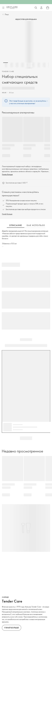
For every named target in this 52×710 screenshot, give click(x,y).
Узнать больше (7, 174)
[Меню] (3, 7)
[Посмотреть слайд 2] (11, 65)
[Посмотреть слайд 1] (5, 65)
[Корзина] (47, 7)
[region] (26, 45)
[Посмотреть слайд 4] (21, 65)
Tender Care (8, 71)
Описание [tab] (15, 225)
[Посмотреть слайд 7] (38, 65)
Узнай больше (7, 214)
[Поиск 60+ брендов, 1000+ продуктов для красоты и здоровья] (36, 7)
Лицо (7, 14)
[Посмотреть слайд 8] (43, 65)
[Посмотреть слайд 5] (27, 65)
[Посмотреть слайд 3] (16, 65)
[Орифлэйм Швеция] (12, 7)
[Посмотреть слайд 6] (32, 65)
